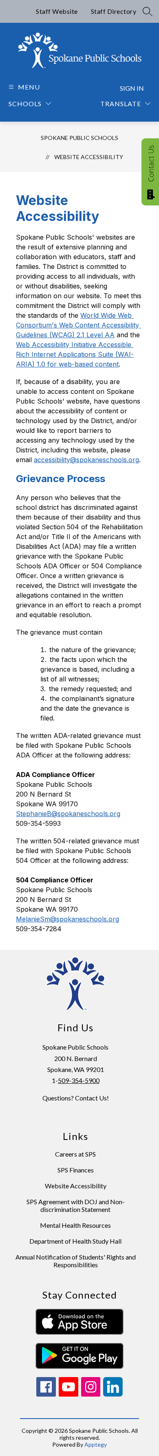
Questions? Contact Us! (75, 1098)
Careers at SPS (75, 1154)
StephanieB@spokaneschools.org (68, 814)
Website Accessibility (88, 156)
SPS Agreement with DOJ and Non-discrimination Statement (75, 1205)
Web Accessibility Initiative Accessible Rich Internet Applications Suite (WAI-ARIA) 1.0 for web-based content (75, 354)
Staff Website (57, 11)
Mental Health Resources (75, 1225)
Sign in (132, 88)
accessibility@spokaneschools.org (86, 460)
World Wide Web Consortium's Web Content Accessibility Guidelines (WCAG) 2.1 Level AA (78, 325)
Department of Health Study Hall (75, 1241)
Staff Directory (114, 11)
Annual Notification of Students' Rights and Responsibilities (75, 1260)
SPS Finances (75, 1170)
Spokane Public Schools (79, 137)
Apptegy (95, 1444)
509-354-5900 (78, 1080)
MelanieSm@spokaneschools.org (67, 919)
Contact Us (151, 163)
